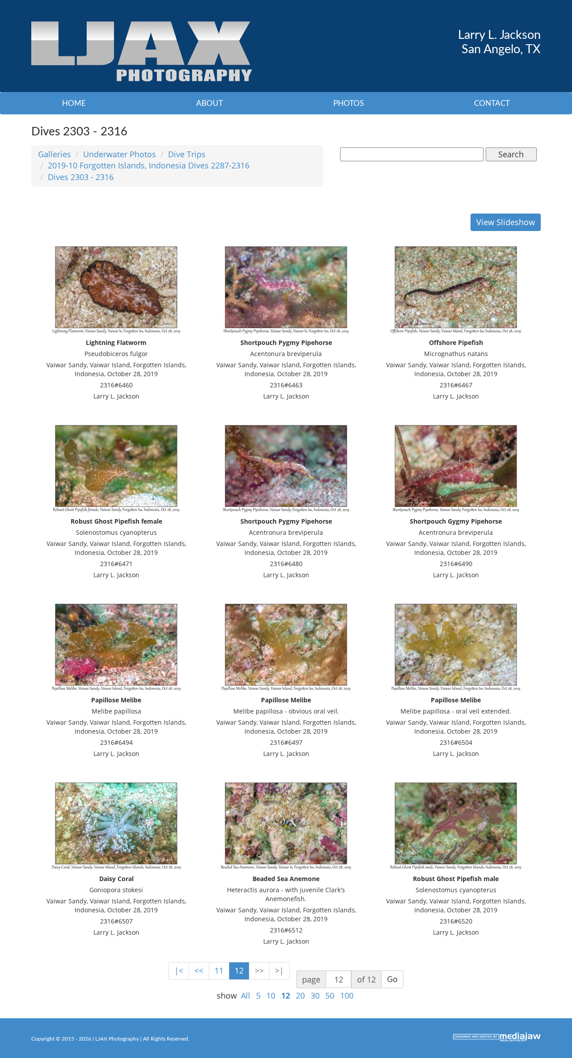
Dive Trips (187, 154)
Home (74, 103)
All (245, 995)
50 (329, 995)
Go (392, 979)
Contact (492, 103)
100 (346, 995)
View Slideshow (505, 222)
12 (239, 970)
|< (178, 970)
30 (315, 995)
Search (511, 154)
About (209, 103)
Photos (348, 103)
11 (218, 970)
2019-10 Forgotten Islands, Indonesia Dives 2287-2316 (148, 165)
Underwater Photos (119, 154)
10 (270, 995)
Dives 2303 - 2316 (81, 177)
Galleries (54, 154)
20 (300, 995)
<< (198, 970)
